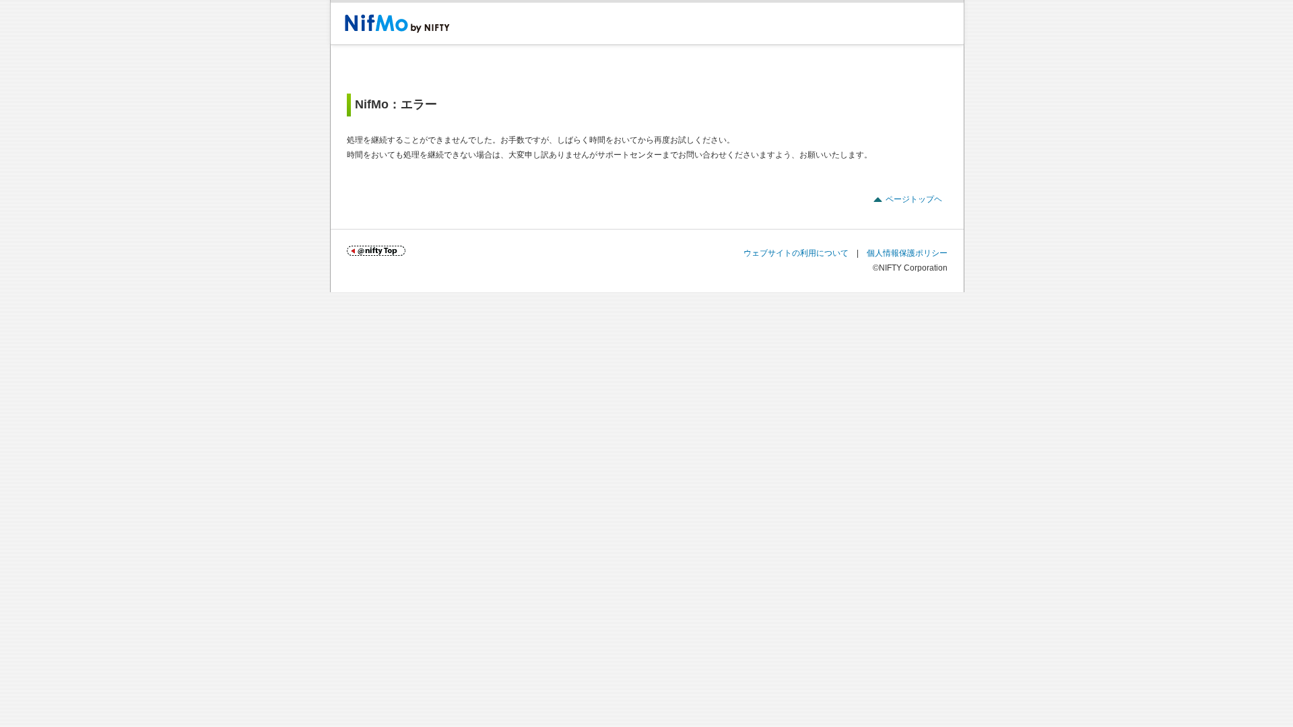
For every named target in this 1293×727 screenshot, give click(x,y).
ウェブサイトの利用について (796, 253)
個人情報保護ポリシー (907, 253)
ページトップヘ (914, 199)
